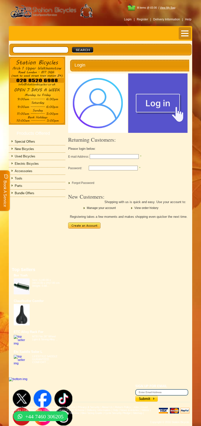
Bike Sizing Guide (91, 413)
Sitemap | (138, 413)
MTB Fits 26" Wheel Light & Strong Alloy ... (45, 338)
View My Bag (167, 7)
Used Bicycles (25, 156)
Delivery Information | (168, 19)
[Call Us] (37, 80)
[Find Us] (37, 67)
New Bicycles (24, 149)
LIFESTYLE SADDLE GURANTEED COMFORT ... (44, 359)
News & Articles (129, 410)
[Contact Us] (37, 85)
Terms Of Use (67, 407)
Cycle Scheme (76, 410)
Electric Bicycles (27, 163)
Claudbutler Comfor (29, 301)
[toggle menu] (185, 33)
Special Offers (25, 141)
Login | (129, 19)
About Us (107, 407)
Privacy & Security (89, 407)
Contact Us (35, 407)
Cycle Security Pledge (117, 413)
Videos (145, 410)
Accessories (23, 171)
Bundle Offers (24, 193)
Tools (18, 178)
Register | (144, 19)
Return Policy (123, 407)
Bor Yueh (21, 275)
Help (188, 19)
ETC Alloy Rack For (28, 332)
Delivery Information (99, 410)
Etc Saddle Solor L (28, 352)
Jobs (136, 407)
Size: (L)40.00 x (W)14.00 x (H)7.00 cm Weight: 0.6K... (46, 282)
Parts (18, 186)
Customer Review (68, 413)
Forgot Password (83, 183)
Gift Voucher (18, 407)
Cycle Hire (50, 407)
